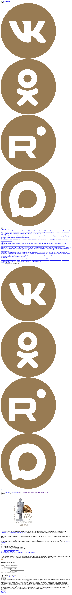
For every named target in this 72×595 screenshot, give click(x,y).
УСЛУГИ (3, 238)
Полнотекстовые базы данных (41, 247)
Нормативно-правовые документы (9, 258)
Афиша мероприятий (6, 243)
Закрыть (2, 591)
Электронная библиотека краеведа (37, 253)
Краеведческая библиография (53, 253)
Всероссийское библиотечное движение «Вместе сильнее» (32, 258)
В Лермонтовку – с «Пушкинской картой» (55, 243)
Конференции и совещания (27, 260)
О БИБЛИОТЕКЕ (5, 229)
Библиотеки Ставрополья (52, 258)
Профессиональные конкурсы (54, 260)
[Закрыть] (2, 559)
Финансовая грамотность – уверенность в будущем (40, 249)
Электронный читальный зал (42, 246)
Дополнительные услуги (47, 239)
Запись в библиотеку (18, 235)
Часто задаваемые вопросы (33, 232)
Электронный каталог (6, 246)
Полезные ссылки (9, 552)
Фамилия (3, 565)
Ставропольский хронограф (20, 252)
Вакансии (38, 233)
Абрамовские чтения (65, 253)
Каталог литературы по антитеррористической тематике (14, 249)
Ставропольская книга (32, 252)
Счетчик (3, 552)
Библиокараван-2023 (25, 261)
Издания (62, 247)
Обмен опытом (65, 260)
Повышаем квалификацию (40, 260)
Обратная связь (25, 237)
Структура (36, 230)
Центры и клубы (13, 237)
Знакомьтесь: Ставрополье (7, 252)
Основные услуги (36, 239)
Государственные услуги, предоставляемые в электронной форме (16, 239)
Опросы (19, 237)
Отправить (3, 578)
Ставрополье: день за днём (22, 243)
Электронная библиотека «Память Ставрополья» (23, 246)
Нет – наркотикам (57, 249)
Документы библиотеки (28, 230)
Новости (16, 492)
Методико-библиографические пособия (10, 261)
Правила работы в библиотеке (46, 235)
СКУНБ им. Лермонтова (8, 492)
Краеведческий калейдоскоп (18, 256)
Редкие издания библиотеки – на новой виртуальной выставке (33, 492)
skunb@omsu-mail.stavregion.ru (11, 550)
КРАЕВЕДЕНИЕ (5, 251)
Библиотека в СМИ (22, 232)
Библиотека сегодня (17, 230)
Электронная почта (6, 569)
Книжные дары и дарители (56, 230)
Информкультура (38, 248)
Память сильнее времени (22, 253)
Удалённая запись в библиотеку (30, 235)
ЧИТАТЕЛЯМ (4, 234)
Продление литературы (59, 235)
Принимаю (3, 589)
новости (2, 242)
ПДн (46, 588)
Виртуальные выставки (39, 243)
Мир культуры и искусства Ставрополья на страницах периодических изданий (41, 255)
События (13, 243)
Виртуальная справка (47, 248)
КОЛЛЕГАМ (4, 257)
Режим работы (4, 235)
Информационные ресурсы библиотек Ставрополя (21, 248)
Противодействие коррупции (47, 232)
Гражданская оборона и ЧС (12, 233)
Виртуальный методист (35, 261)
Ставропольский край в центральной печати (11, 255)
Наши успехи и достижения (10, 232)
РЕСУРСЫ (3, 244)
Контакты (10, 235)
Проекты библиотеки (44, 230)
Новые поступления (28, 247)
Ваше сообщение (5, 572)
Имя (2, 566)
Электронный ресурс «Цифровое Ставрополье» (12, 247)
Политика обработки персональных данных (24, 552)
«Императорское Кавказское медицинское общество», (13, 532)
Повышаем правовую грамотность (61, 248)
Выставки (31, 243)
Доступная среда (5, 237)
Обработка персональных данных (28, 233)
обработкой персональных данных (17, 576)
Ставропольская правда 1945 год (46, 252)
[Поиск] (4, 228)
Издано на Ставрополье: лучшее (57, 246)
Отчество (3, 568)
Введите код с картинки (7, 574)
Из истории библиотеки (6, 230)
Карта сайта (3, 551)
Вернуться (3, 592)
